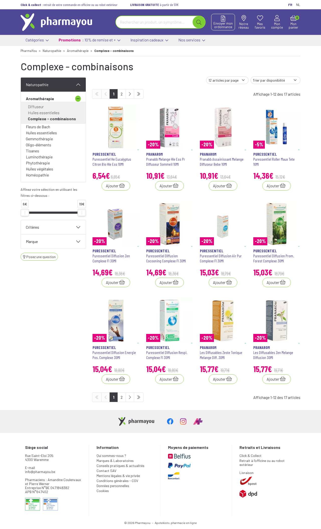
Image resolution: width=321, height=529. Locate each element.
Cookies (103, 491)
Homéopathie (37, 174)
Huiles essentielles (43, 112)
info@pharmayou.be (40, 471)
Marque (32, 241)
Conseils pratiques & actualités (120, 465)
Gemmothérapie (39, 138)
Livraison (246, 473)
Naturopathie (37, 84)
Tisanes (32, 150)
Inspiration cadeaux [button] (147, 39)
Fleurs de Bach (38, 126)
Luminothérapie (39, 156)
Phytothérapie (38, 162)
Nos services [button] (189, 39)
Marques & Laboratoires (115, 460)
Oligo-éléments (38, 144)
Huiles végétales (39, 168)
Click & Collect (250, 455)
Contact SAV (106, 470)
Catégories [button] (35, 39)
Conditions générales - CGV (117, 481)
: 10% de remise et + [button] (87, 39)
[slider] (25, 212)
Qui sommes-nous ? (111, 455)
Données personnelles (113, 486)
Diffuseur (36, 106)
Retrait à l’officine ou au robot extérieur (262, 462)
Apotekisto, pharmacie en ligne (176, 522)
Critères (32, 227)
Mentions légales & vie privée (118, 476)
